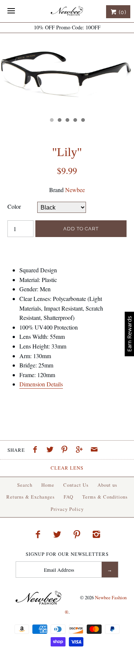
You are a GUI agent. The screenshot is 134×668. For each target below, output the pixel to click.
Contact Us (76, 484)
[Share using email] (94, 450)
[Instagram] (96, 534)
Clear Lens (67, 467)
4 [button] (75, 120)
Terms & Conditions (105, 496)
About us (107, 484)
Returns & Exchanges (30, 496)
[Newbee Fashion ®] (67, 11)
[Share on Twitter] (51, 450)
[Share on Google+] (81, 450)
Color (14, 206)
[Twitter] (57, 534)
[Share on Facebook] (37, 450)
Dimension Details (41, 384)
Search (24, 484)
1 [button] (51, 120)
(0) (122, 12)
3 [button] (67, 120)
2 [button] (59, 120)
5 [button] (82, 120)
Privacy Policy (67, 509)
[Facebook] (37, 534)
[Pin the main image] (66, 450)
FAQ (68, 496)
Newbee (75, 190)
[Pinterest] (77, 534)
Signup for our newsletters (67, 554)
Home (47, 484)
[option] (67, 73)
